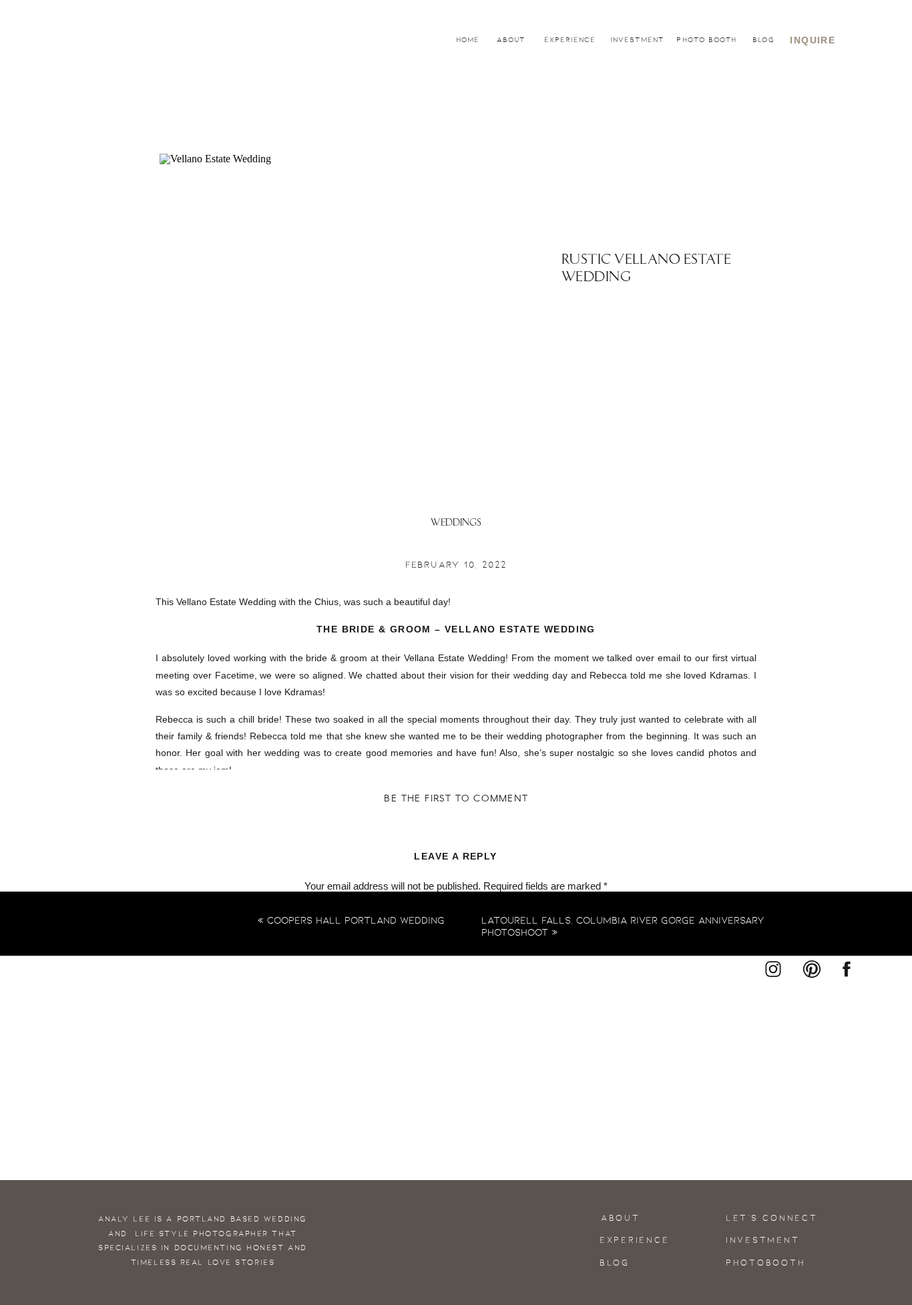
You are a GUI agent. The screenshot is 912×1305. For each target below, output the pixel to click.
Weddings (456, 523)
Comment (456, 912)
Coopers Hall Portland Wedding (356, 920)
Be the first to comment (456, 798)
